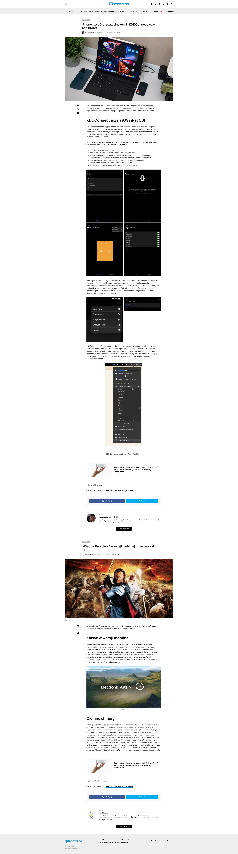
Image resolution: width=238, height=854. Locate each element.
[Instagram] (159, 4)
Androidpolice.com (100, 781)
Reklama (123, 840)
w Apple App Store (133, 454)
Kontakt (131, 840)
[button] (66, 4)
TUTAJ (110, 740)
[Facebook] (171, 4)
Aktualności (86, 19)
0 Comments (118, 32)
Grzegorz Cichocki (105, 517)
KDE (94, 485)
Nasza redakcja (114, 840)
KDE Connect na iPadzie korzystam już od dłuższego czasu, (110, 346)
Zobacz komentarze (123, 529)
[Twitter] (163, 4)
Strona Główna (102, 840)
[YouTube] (155, 4)
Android (107, 662)
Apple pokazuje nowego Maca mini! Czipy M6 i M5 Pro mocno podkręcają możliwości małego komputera (136, 469)
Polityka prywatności (122, 842)
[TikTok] (151, 4)
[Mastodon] (167, 4)
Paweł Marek (103, 813)
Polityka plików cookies (105, 842)
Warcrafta (90, 740)
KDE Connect (91, 126)
